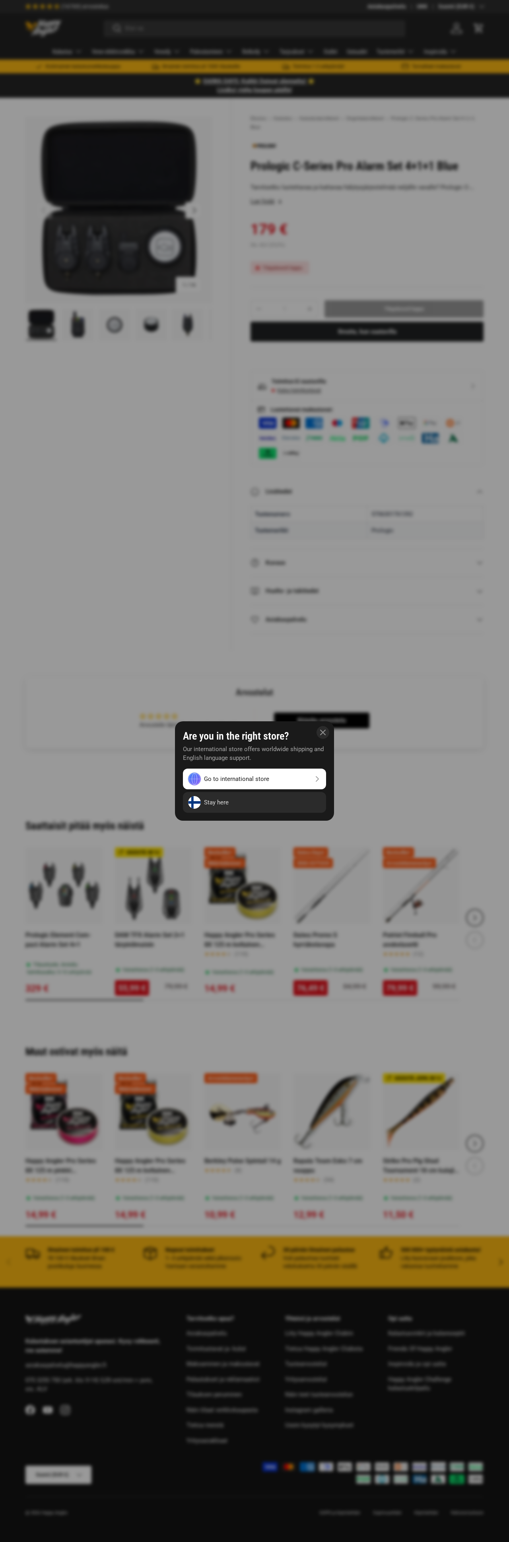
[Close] (323, 732)
